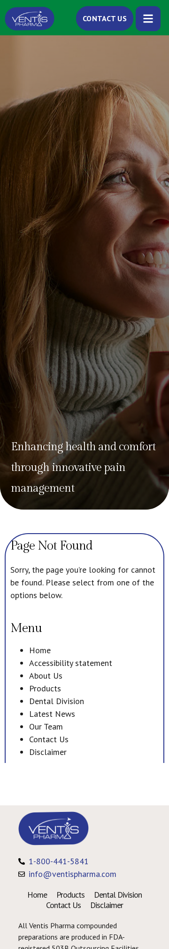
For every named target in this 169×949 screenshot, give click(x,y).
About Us (45, 675)
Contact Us (49, 739)
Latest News (52, 713)
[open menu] (148, 18)
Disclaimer (48, 751)
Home (40, 650)
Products (45, 688)
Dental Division (56, 701)
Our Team (46, 726)
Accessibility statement (70, 662)
